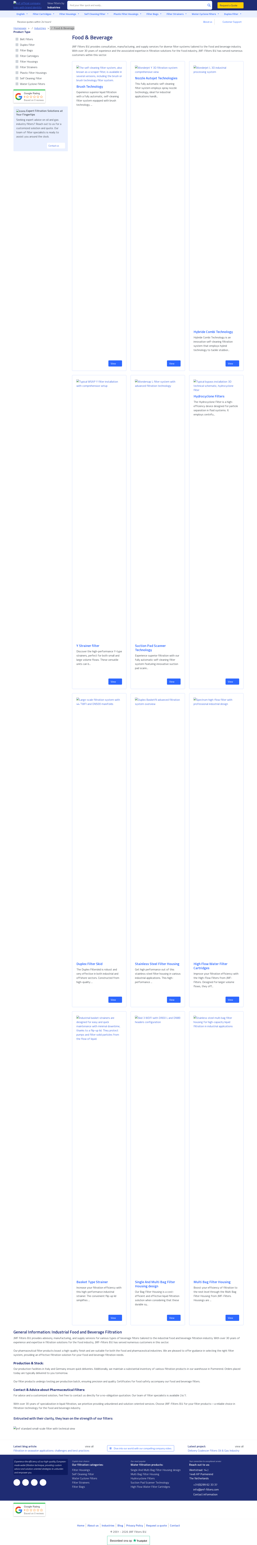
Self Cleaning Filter (94, 14)
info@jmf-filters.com (206, 1489)
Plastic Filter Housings (126, 14)
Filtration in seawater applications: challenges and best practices (51, 1450)
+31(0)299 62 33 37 (205, 1484)
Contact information (205, 1494)
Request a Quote (229, 5)
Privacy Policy (134, 1525)
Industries (54, 7)
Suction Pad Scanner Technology (150, 1482)
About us (207, 22)
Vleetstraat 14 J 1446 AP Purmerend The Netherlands (201, 1474)
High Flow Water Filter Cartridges (150, 1487)
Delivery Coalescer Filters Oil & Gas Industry (214, 1450)
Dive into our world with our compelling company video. (142, 1448)
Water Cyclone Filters (204, 14)
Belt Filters (26, 39)
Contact (175, 1525)
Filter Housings (67, 14)
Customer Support (231, 22)
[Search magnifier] (209, 5)
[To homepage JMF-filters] (28, 5)
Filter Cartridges (42, 14)
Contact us (54, 145)
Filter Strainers (175, 14)
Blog (120, 1525)
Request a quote (156, 1525)
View (113, 363)
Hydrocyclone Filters (143, 1478)
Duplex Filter (231, 14)
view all (89, 1446)
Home (80, 1525)
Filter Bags (152, 14)
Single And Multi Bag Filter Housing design (156, 1470)
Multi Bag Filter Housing (145, 1474)
